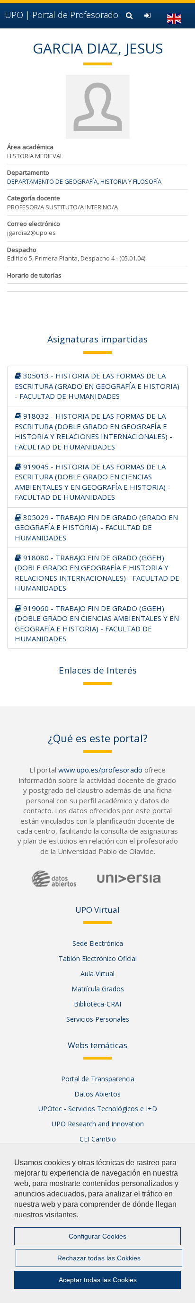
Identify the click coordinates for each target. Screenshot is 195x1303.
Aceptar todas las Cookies (98, 1280)
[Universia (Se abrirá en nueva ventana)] (129, 878)
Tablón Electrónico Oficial (98, 958)
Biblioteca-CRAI (97, 1003)
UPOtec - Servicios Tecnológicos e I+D (97, 1108)
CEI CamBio (98, 1138)
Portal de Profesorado (61, 14)
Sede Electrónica (97, 943)
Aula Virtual (97, 973)
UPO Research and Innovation (98, 1123)
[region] (97, 1223)
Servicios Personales (97, 1019)
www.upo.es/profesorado (100, 769)
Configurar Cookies (97, 1236)
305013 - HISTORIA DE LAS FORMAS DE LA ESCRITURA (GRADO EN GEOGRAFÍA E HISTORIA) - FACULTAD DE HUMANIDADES (97, 386)
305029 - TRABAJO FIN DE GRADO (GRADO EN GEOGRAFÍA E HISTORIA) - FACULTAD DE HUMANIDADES (96, 527)
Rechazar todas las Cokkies (99, 1258)
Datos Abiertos (97, 1093)
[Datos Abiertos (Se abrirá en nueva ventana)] (54, 879)
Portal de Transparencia (97, 1078)
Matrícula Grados (97, 988)
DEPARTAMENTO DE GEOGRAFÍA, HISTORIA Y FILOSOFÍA (84, 181)
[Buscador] (130, 15)
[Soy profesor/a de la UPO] (149, 15)
